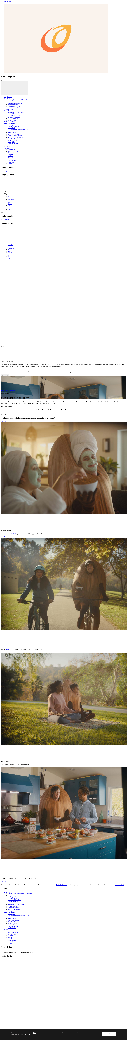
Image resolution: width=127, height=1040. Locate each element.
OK (2, 375)
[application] (63, 1034)
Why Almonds (8, 98)
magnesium (57, 402)
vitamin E (13, 534)
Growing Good (119, 885)
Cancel (6, 375)
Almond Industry (8, 111)
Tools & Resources (9, 123)
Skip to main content (6, 1)
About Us (7, 148)
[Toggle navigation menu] (1, 80)
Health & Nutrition (61, 885)
